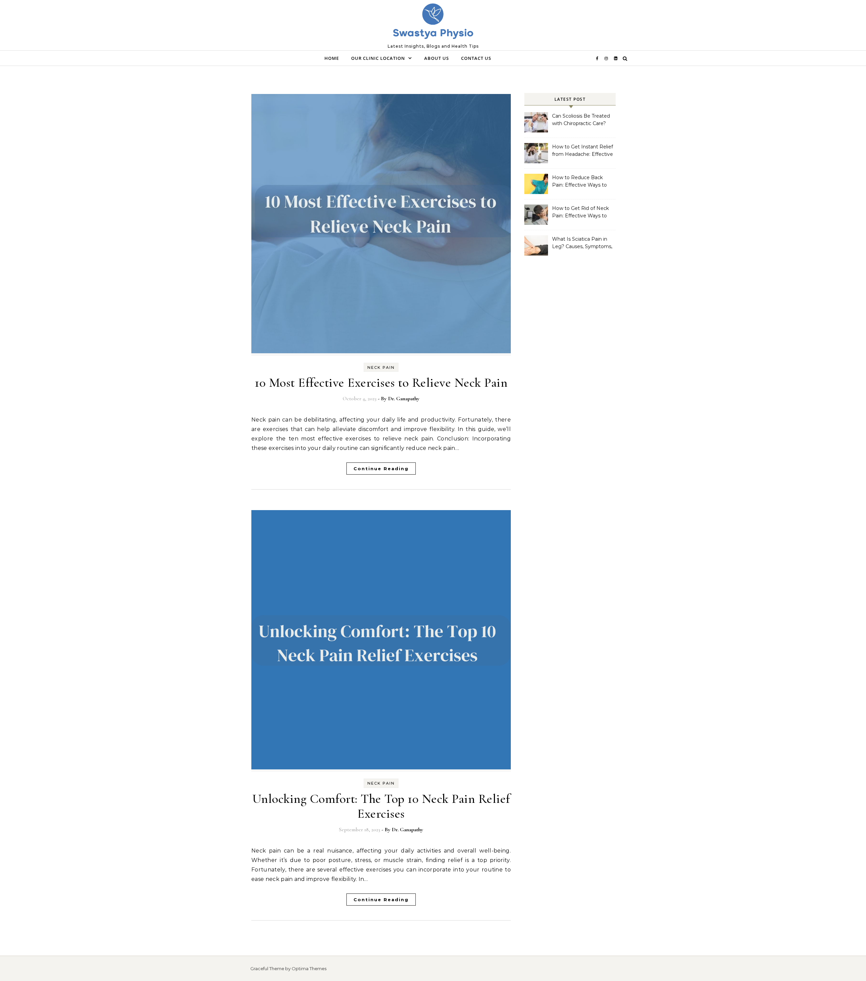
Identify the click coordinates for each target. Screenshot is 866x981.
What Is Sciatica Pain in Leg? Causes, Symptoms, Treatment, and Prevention (582, 243)
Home (331, 58)
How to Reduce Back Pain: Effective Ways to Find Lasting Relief (579, 181)
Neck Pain (381, 367)
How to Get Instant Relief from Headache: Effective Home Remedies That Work (582, 151)
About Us (436, 58)
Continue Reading (381, 468)
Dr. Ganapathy (403, 398)
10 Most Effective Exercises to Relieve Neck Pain (381, 382)
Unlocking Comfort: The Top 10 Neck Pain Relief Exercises (381, 806)
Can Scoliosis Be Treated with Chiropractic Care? (581, 119)
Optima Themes (309, 968)
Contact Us (476, 58)
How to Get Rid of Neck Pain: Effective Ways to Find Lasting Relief (580, 212)
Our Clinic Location (378, 58)
